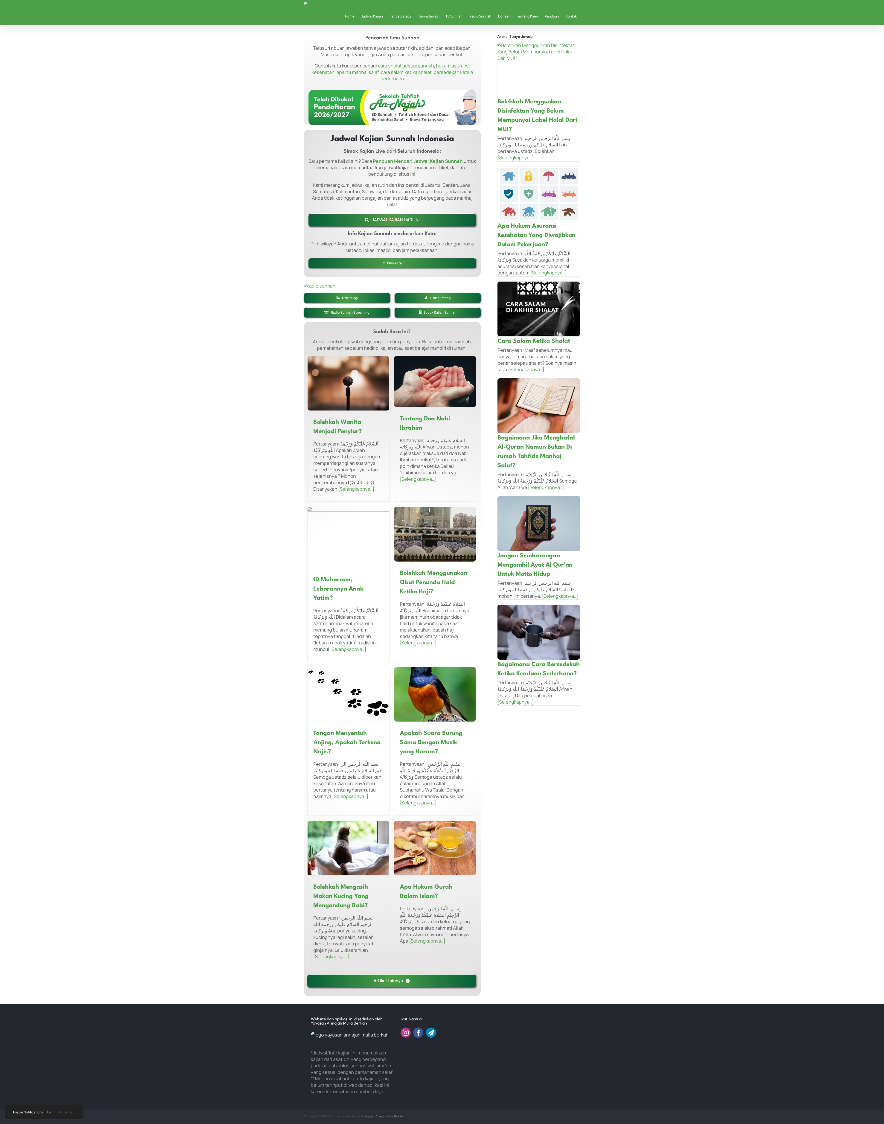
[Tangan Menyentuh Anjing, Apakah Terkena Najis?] (348, 694)
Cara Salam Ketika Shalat (533, 341)
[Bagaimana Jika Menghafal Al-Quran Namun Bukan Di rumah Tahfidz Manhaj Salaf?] (538, 405)
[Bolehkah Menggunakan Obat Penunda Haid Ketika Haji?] (435, 534)
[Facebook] (418, 1033)
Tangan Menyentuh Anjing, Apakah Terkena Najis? (347, 742)
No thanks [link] (65, 1112)
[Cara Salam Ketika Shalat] (538, 309)
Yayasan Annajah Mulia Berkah (384, 1116)
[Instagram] (406, 1033)
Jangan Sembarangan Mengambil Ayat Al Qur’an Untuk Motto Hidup (535, 565)
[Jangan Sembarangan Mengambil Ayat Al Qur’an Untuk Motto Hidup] (538, 523)
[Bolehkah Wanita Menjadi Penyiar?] (348, 383)
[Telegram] (431, 1033)
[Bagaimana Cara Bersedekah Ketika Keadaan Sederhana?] (538, 632)
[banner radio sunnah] (319, 286)
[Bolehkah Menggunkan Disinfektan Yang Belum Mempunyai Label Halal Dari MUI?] (538, 69)
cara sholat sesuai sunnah (406, 66)
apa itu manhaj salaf (358, 72)
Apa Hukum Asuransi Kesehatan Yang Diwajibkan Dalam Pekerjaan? (536, 235)
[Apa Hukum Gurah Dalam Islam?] (435, 848)
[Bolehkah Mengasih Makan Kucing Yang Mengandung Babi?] (348, 848)
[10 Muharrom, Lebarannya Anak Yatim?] (348, 537)
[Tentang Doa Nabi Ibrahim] (435, 381)
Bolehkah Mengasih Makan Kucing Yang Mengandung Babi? (341, 896)
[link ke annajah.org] (392, 106)
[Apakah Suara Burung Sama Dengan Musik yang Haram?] (435, 694)
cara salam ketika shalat (406, 72)
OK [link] (49, 1112)
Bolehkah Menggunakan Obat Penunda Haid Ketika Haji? (433, 582)
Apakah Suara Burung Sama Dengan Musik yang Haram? (431, 742)
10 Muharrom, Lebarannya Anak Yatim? (338, 589)
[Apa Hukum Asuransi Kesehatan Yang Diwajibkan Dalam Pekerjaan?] (538, 193)
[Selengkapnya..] (355, 489)
